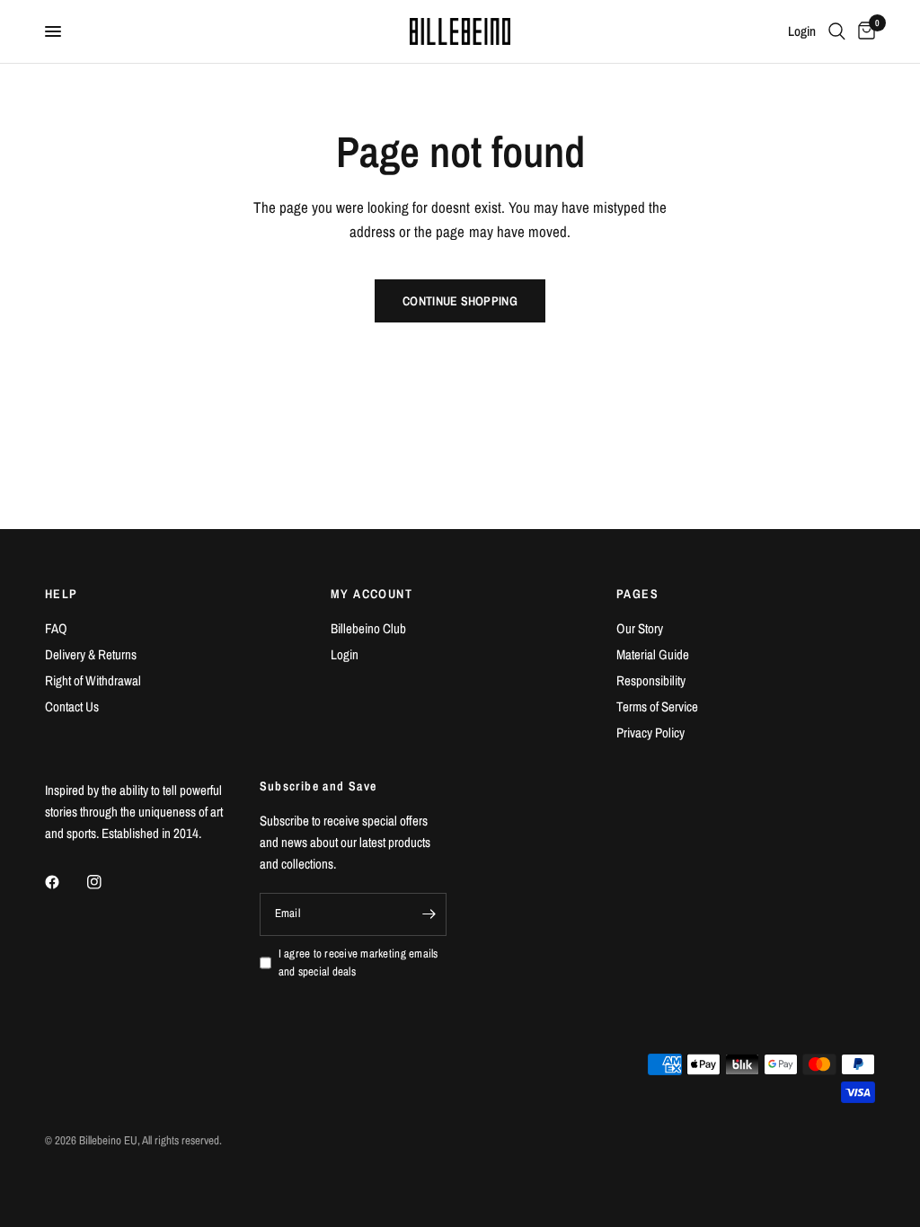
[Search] (837, 31)
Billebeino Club (368, 628)
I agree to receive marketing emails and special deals (358, 963)
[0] (863, 31)
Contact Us (72, 706)
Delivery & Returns (91, 654)
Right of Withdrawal (93, 680)
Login (344, 654)
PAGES (637, 593)
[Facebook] (64, 882)
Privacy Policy (650, 732)
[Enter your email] (429, 914)
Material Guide (652, 654)
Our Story (639, 628)
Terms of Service (657, 706)
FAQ (56, 628)
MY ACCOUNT (371, 593)
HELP (61, 593)
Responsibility (651, 680)
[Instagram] (107, 882)
